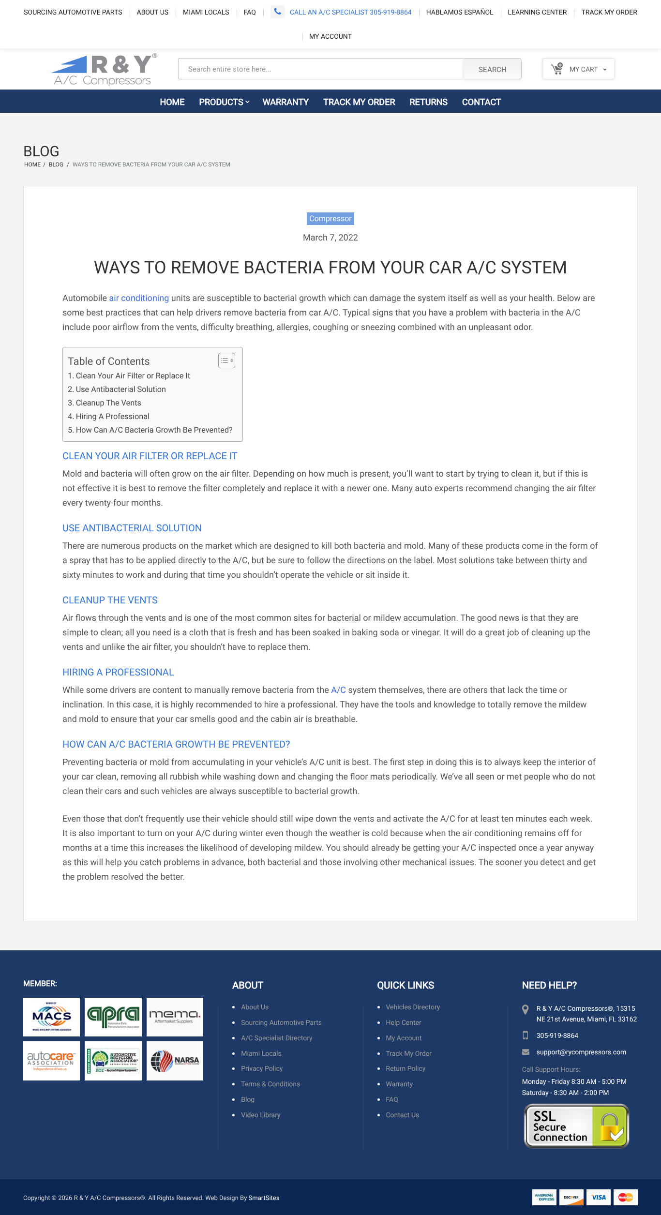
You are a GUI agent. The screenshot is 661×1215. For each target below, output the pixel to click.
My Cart (583, 69)
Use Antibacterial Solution (121, 389)
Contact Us (403, 1115)
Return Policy (406, 1069)
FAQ (250, 11)
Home (172, 101)
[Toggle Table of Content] (222, 360)
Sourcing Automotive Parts (73, 11)
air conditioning (139, 297)
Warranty (286, 101)
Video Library (260, 1115)
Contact (481, 101)
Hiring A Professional (113, 416)
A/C (338, 689)
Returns (429, 101)
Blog (248, 1099)
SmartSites (264, 1197)
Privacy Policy (262, 1069)
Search (493, 69)
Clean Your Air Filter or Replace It (133, 376)
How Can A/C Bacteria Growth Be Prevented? (154, 430)
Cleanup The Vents (108, 403)
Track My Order (609, 11)
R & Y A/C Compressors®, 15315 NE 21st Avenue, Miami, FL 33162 (587, 1013)
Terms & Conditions (270, 1084)
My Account (330, 36)
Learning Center (537, 11)
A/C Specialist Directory (276, 1038)
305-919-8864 (557, 1035)
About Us (153, 11)
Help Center (403, 1023)
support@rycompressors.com (581, 1051)
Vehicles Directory (413, 1007)
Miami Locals (206, 11)
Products (221, 101)
